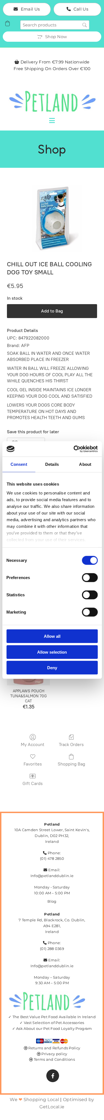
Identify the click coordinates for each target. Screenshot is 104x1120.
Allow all (52, 636)
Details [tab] (52, 464)
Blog (51, 901)
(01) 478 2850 (52, 858)
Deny (52, 667)
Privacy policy (54, 1054)
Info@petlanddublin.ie (52, 875)
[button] (27, 9)
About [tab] (85, 464)
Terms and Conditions (54, 1059)
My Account (32, 744)
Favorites (33, 764)
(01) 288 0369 (52, 948)
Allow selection (52, 651)
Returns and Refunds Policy (54, 1048)
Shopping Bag (71, 764)
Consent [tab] (19, 464)
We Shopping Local (34, 1099)
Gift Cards (32, 783)
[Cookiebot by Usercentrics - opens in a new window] (74, 448)
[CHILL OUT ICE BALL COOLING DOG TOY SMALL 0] (52, 218)
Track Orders (71, 744)
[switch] (90, 577)
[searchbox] (54, 24)
